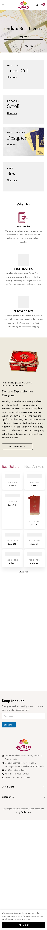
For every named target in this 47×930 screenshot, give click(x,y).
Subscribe (9, 724)
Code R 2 (34, 485)
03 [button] (32, 46)
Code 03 (34, 563)
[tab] (10, 466)
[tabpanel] (23, 520)
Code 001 (34, 524)
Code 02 (12, 563)
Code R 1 (12, 485)
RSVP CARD (12, 482)
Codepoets (26, 812)
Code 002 (11, 544)
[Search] (37, 5)
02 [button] (27, 46)
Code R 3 (12, 505)
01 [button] (14, 46)
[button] (17, 447)
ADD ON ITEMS (34, 521)
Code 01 (34, 544)
